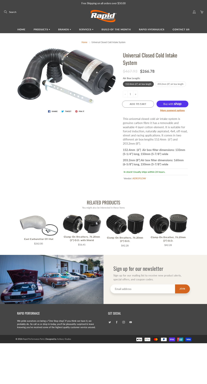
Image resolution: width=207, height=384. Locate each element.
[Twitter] (109, 322)
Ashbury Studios (64, 339)
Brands (64, 29)
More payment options (172, 110)
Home (21, 29)
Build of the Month (116, 29)
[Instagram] (123, 322)
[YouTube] (130, 322)
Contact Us (181, 29)
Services (85, 29)
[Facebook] (116, 322)
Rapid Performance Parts (33, 339)
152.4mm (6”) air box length (138, 84)
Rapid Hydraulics (151, 29)
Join (182, 288)
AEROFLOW (139, 178)
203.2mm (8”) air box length (170, 84)
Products (41, 29)
